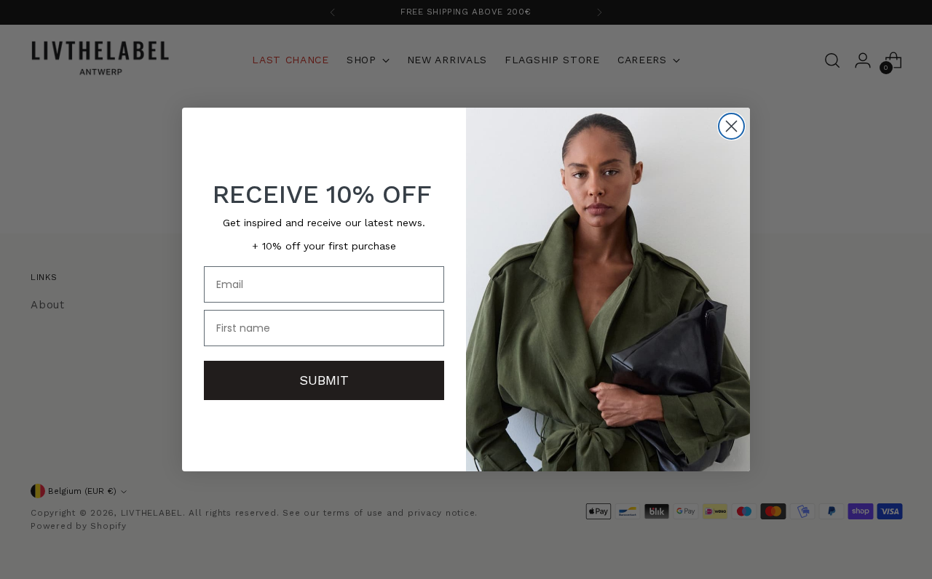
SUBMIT (324, 380)
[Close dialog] (731, 126)
